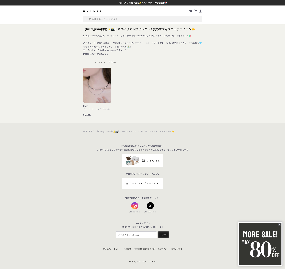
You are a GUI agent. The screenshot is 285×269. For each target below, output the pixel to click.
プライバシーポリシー (112, 248)
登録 (164, 234)
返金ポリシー (163, 248)
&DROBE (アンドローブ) (146, 261)
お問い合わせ (176, 248)
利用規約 (127, 248)
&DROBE (87, 131)
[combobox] (142, 19)
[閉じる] (279, 224)
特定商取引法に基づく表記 (144, 248)
